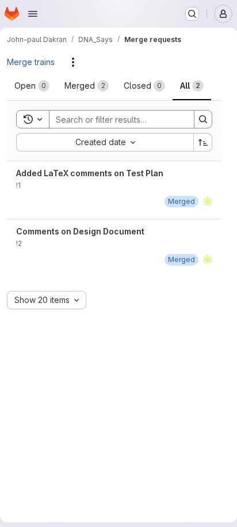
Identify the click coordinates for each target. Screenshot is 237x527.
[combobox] (104, 142)
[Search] (203, 119)
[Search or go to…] (192, 14)
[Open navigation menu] (33, 14)
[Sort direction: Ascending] (203, 142)
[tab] (32, 85)
